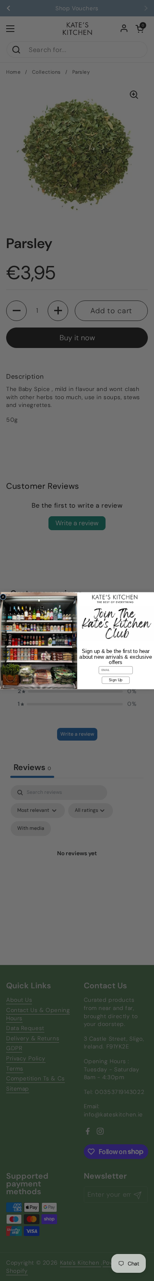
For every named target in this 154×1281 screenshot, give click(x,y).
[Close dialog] (3, 597)
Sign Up (115, 680)
